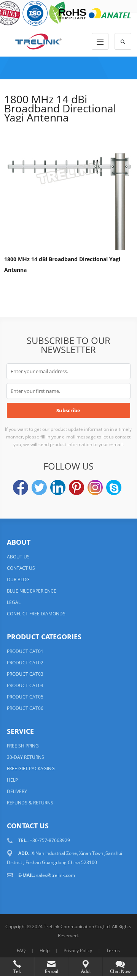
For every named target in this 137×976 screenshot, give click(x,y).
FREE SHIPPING (23, 746)
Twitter (39, 487)
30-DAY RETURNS (25, 757)
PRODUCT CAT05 (25, 697)
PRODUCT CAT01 (25, 651)
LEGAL (14, 602)
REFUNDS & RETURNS (30, 802)
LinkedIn (57, 487)
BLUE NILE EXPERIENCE (31, 591)
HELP (12, 780)
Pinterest (76, 487)
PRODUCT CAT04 (25, 685)
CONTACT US (21, 568)
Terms (113, 950)
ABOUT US (18, 556)
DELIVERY (17, 791)
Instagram (95, 487)
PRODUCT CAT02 (25, 662)
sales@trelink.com (55, 875)
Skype (113, 487)
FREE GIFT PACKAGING (31, 768)
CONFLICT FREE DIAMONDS (36, 613)
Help (44, 950)
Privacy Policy (78, 950)
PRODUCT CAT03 (25, 674)
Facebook (20, 487)
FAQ (21, 950)
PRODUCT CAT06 (25, 708)
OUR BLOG (18, 579)
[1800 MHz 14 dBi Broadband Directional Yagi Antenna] (68, 187)
